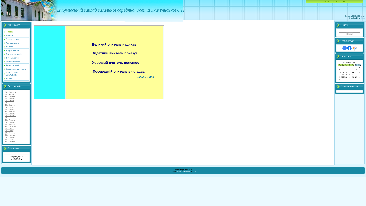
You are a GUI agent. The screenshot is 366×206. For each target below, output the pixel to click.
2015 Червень (10, 113)
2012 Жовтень (10, 105)
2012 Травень (10, 96)
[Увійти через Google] (354, 48)
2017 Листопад (10, 126)
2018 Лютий (9, 131)
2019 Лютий (9, 139)
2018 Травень (10, 133)
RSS (363, 18)
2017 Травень (10, 120)
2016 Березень (10, 116)
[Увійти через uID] (344, 48)
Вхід (344, 1)
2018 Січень (9, 128)
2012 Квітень (9, 94)
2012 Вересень (10, 103)
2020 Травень (10, 141)
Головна (326, 1)
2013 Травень (10, 109)
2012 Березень (10, 92)
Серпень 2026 (350, 62)
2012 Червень (10, 98)
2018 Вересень (10, 137)
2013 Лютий (9, 107)
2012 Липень (9, 101)
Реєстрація (336, 1)
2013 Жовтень (10, 111)
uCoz (194, 171)
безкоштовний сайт (184, 171)
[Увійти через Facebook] (349, 48)
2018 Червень (10, 135)
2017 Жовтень (10, 124)
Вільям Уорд (145, 76)
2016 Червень (10, 118)
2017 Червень (10, 122)
